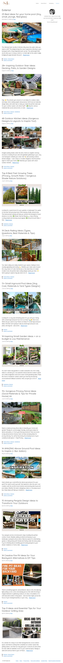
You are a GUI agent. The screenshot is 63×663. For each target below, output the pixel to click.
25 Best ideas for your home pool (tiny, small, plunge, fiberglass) (21, 15)
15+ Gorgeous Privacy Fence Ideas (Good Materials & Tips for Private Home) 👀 (19, 394)
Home (37, 3)
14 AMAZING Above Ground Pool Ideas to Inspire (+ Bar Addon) (21, 449)
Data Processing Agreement (54, 660)
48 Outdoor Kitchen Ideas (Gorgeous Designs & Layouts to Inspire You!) (20, 119)
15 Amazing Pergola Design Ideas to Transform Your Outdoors (20, 501)
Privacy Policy (26, 660)
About (21, 660)
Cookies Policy (44, 660)
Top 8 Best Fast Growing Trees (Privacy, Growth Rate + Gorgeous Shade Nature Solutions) (19, 176)
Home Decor (44, 3)
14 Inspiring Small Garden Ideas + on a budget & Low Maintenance (21, 337)
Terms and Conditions (35, 660)
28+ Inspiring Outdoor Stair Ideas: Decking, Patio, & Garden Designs (18, 66)
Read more (26, 55)
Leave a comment (8, 60)
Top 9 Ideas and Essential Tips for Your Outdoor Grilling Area (21, 609)
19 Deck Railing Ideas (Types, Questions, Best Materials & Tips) (18, 231)
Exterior (57, 3)
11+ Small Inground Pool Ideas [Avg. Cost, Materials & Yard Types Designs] (21, 284)
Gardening (51, 3)
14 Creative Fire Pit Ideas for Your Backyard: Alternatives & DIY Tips (18, 556)
